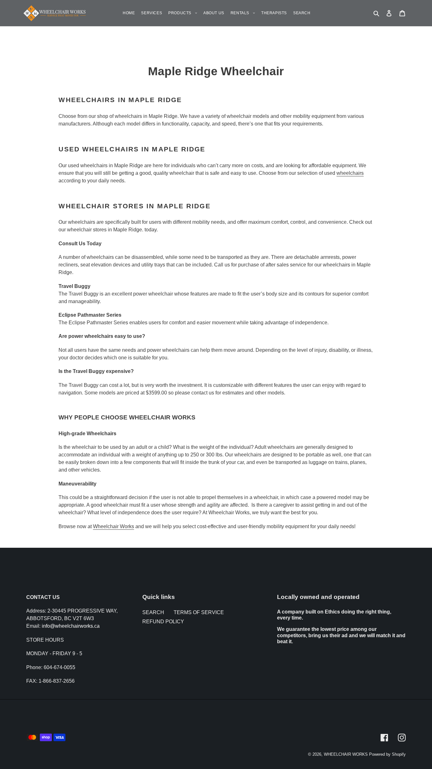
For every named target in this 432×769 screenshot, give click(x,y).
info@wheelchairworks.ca (71, 626)
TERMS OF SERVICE (199, 612)
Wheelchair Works (113, 526)
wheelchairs (350, 173)
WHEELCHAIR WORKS (346, 754)
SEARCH (153, 612)
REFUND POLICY (163, 621)
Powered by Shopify (387, 754)
